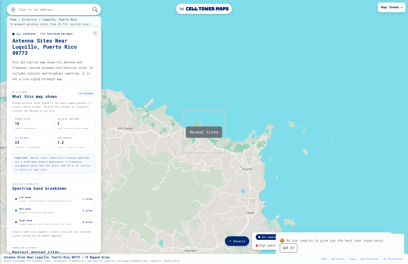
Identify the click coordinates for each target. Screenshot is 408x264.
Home (13, 19)
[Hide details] (95, 33)
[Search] (95, 9)
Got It (288, 248)
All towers (269, 237)
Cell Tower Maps (207, 9)
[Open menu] (13, 9)
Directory (29, 19)
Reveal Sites (204, 132)
